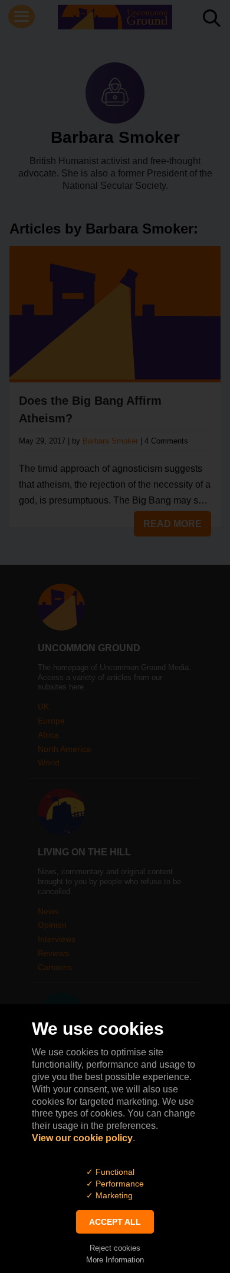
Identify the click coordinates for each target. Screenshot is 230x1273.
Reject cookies (115, 1248)
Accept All (115, 1222)
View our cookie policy (82, 1138)
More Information (115, 1259)
